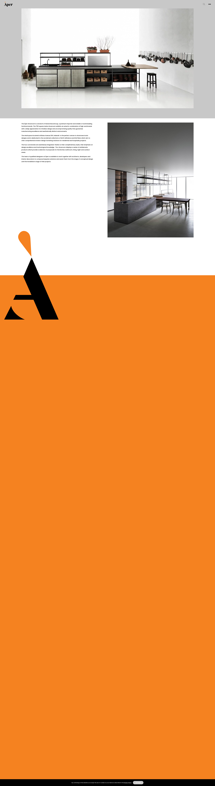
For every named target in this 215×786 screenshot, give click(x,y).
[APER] (8, 4)
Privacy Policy (128, 782)
